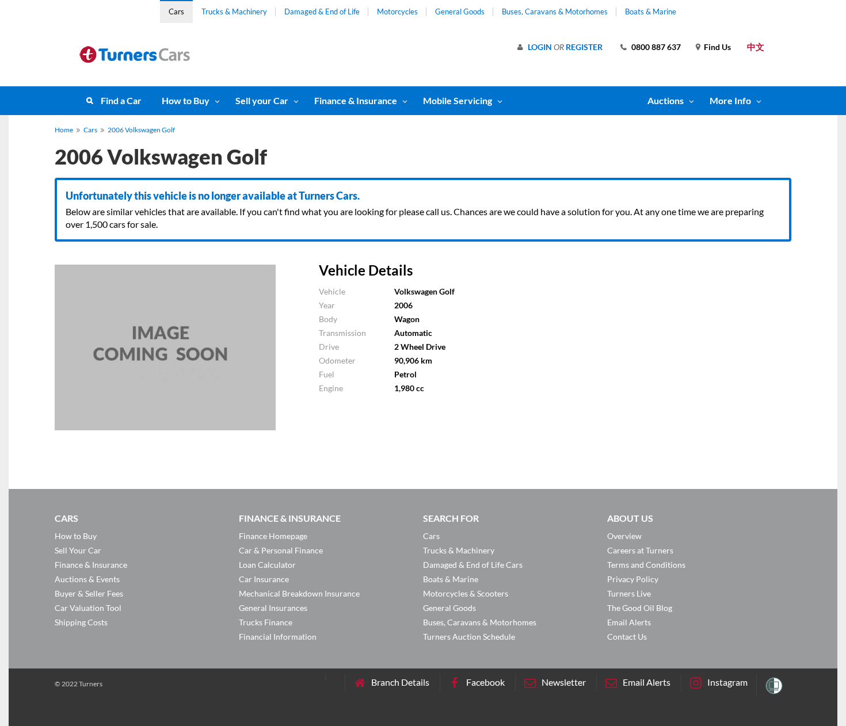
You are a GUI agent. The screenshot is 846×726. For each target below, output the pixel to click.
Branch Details (400, 682)
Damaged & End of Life (322, 11)
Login (540, 47)
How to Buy (185, 100)
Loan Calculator (267, 565)
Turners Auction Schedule (469, 636)
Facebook (485, 682)
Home (64, 129)
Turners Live (629, 593)
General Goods (460, 11)
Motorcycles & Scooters (465, 593)
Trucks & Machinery (234, 11)
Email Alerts (629, 622)
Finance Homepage (273, 536)
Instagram (727, 682)
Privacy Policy (632, 579)
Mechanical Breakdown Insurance (299, 593)
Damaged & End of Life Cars (473, 565)
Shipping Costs (81, 622)
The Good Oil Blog (639, 608)
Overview (624, 536)
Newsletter (564, 682)
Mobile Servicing (457, 100)
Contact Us (627, 636)
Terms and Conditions (646, 565)
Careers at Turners (640, 550)
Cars (176, 11)
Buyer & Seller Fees (89, 593)
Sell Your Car (78, 550)
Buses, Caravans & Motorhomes (555, 11)
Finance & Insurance (355, 100)
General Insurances (273, 608)
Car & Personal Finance (281, 550)
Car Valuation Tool (88, 608)
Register (584, 47)
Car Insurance (264, 579)
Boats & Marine (650, 11)
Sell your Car (261, 100)
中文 (755, 46)
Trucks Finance (265, 622)
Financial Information (278, 636)
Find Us (717, 47)
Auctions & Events (87, 579)
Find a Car (121, 100)
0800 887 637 (656, 47)
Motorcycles (397, 11)
